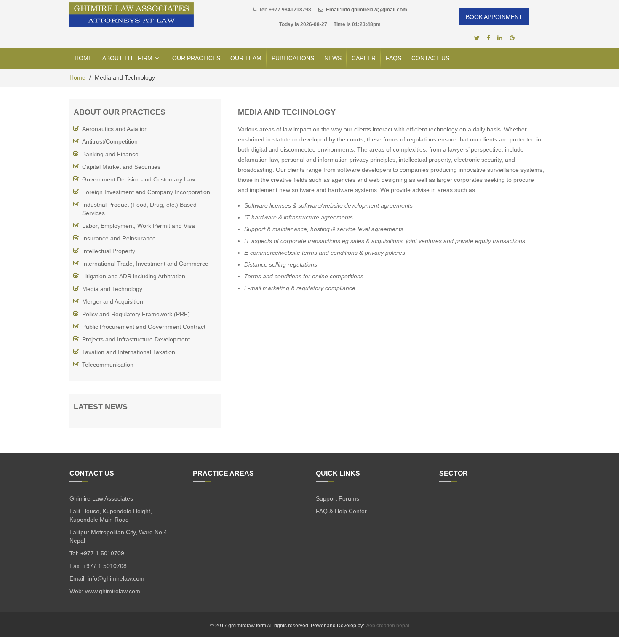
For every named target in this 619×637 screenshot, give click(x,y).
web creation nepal (387, 626)
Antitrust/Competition (110, 141)
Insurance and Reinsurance (119, 238)
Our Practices (196, 58)
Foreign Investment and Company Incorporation (146, 192)
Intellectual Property (108, 251)
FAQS (393, 58)
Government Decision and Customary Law (138, 179)
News (333, 58)
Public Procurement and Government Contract (143, 326)
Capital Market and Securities (121, 166)
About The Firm (127, 58)
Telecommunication (107, 364)
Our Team (245, 58)
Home (83, 58)
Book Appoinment (494, 16)
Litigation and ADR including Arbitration (133, 276)
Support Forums (337, 498)
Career (364, 58)
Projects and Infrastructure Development (136, 339)
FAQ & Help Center (341, 511)
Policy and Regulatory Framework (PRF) (136, 314)
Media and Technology (112, 288)
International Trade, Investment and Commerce (145, 263)
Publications (293, 58)
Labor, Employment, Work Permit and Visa (138, 225)
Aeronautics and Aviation (115, 128)
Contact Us (430, 58)
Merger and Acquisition (112, 301)
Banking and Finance (110, 154)
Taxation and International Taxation (128, 352)
